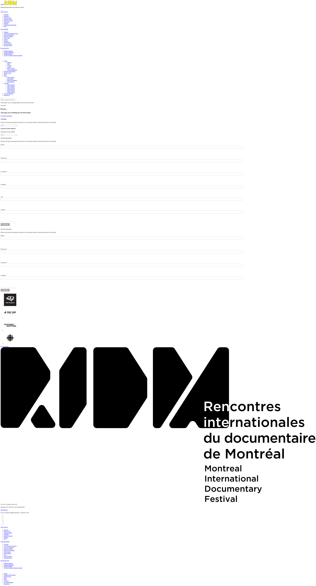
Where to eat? (7, 73)
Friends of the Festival (9, 575)
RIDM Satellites (8, 54)
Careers (9, 67)
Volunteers (6, 22)
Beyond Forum (8, 45)
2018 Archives (11, 92)
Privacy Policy (11, 68)
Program (6, 14)
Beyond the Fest (5, 560)
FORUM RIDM (5, 541)
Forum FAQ (7, 42)
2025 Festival (4, 527)
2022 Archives (11, 86)
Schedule (6, 16)
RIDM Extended (8, 51)
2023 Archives (11, 85)
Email (3, 145)
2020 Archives (11, 89)
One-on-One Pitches (9, 550)
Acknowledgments (12, 70)
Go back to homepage (6, 116)
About (5, 61)
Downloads (10, 79)
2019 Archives (11, 90)
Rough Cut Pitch (8, 36)
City (2, 197)
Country (3, 209)
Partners (6, 23)
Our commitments (8, 93)
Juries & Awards (8, 20)
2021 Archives (11, 87)
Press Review (10, 82)
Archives (6, 83)
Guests (5, 39)
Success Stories (8, 44)
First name (4, 158)
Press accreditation (12, 80)
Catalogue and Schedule (10, 546)
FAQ (5, 26)
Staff (8, 64)
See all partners (5, 346)
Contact (9, 65)
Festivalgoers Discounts (10, 25)
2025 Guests (7, 552)
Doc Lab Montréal (9, 35)
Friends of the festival (9, 71)
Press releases (10, 77)
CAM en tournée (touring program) (13, 55)
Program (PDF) (8, 19)
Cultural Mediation (9, 52)
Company (3, 184)
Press (5, 76)
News (5, 74)
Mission (9, 62)
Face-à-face (7, 38)
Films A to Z (7, 17)
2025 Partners (7, 553)
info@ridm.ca (4, 510)
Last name (4, 171)
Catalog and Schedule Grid (11, 33)
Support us (7, 95)
